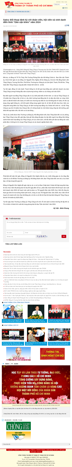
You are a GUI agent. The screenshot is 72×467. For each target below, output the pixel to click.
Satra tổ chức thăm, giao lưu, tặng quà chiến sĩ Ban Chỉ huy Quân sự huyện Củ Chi (25, 288)
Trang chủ (9, 449)
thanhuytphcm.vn (29, 465)
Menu (66, 8)
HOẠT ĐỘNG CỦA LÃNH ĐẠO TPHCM (16, 302)
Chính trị (17, 449)
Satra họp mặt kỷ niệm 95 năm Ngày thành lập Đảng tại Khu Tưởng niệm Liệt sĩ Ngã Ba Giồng (28, 257)
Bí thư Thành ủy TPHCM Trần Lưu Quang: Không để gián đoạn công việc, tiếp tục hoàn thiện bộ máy (36, 320)
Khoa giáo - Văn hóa (36, 451)
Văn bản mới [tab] (7, 420)
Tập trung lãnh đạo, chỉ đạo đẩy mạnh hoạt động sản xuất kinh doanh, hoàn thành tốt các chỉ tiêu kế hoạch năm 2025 (34, 264)
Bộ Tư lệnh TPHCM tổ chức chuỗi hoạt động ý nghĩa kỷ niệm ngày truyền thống (24, 291)
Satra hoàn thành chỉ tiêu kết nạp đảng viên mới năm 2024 (19, 277)
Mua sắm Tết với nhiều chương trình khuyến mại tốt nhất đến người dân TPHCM (25, 268)
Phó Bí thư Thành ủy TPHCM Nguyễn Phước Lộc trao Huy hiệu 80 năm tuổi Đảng (58, 343)
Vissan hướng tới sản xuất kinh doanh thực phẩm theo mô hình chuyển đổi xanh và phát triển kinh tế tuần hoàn (33, 261)
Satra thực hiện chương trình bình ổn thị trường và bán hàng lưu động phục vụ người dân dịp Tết (29, 273)
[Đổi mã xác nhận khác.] (46, 236)
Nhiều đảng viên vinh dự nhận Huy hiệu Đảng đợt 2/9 (36, 343)
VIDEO (7, 364)
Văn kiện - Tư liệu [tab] (17, 420)
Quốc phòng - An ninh (52, 449)
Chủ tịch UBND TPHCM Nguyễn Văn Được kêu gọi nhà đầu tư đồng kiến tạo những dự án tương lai (13, 320)
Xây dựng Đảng (25, 449)
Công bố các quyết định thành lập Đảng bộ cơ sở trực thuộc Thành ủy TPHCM (59, 320)
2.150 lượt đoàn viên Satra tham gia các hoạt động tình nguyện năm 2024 (23, 286)
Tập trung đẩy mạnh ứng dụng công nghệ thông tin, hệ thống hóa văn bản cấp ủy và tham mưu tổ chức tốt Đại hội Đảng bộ (35, 293)
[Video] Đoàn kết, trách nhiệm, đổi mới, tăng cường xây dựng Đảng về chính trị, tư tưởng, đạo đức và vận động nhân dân (35, 413)
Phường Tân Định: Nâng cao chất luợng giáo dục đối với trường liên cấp (12, 343)
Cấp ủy (33, 449)
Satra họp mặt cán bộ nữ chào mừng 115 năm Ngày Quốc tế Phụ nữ (22, 254)
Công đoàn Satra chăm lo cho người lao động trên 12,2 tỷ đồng (20, 275)
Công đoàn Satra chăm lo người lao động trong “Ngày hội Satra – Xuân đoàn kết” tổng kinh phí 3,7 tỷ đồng (31, 259)
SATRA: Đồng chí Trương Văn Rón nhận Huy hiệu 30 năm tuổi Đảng (21, 300)
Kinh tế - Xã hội (41, 449)
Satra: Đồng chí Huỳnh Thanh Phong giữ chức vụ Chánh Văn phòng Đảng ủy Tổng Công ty (27, 297)
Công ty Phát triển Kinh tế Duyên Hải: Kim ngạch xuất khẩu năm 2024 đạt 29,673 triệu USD (27, 270)
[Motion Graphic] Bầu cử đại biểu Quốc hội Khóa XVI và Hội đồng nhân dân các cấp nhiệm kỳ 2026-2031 (30, 408)
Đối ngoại (62, 449)
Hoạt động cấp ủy (11, 325)
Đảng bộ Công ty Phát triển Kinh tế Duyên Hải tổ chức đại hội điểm (21, 266)
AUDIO (16, 364)
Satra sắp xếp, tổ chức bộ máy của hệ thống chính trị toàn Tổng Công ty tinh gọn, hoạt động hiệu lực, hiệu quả (32, 284)
